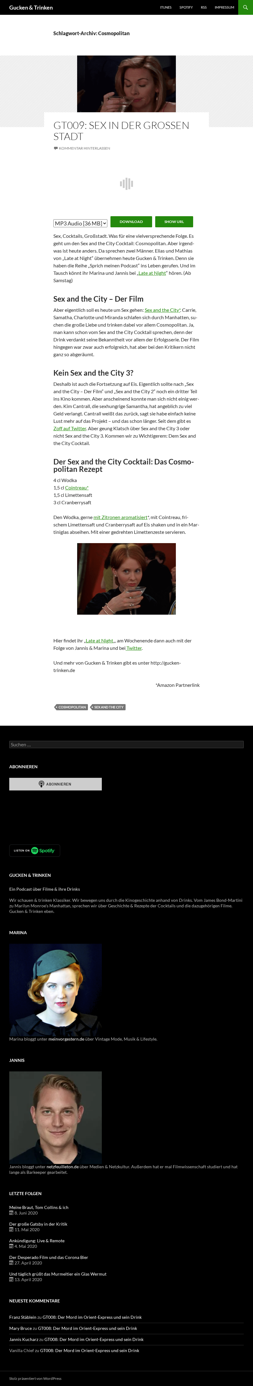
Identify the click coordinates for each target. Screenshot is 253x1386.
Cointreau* (77, 487)
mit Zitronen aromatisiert (120, 517)
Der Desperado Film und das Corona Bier (48, 1257)
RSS (204, 7)
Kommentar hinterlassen (84, 148)
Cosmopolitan (72, 707)
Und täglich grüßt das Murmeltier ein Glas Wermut (57, 1274)
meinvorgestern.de (66, 1039)
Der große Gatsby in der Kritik (38, 1224)
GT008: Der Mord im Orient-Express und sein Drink (92, 1317)
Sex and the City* (162, 310)
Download (131, 221)
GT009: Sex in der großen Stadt (121, 130)
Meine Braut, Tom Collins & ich (38, 1207)
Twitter (134, 648)
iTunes (166, 7)
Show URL (174, 221)
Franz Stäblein (22, 1317)
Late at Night (152, 273)
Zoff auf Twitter (69, 428)
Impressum (224, 7)
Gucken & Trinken (31, 7)
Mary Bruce (20, 1328)
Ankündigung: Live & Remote (36, 1240)
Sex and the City (108, 707)
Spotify (186, 7)
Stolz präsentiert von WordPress (35, 1378)
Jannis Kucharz (23, 1339)
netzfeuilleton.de (63, 1166)
